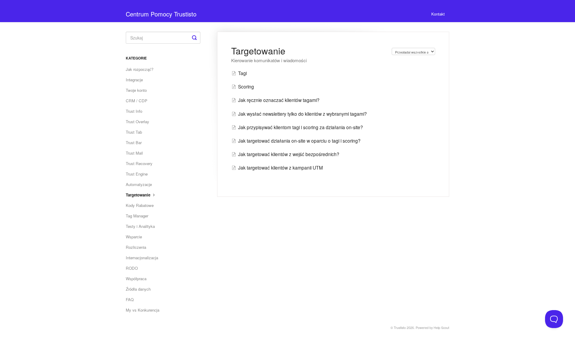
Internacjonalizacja (142, 257)
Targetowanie (139, 195)
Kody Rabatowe (140, 205)
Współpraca (136, 278)
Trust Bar (134, 142)
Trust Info (134, 111)
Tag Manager (137, 216)
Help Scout (441, 327)
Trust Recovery (139, 163)
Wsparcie (134, 237)
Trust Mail (134, 153)
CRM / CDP (136, 100)
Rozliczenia (136, 247)
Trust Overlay (137, 121)
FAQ (130, 299)
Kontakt (438, 14)
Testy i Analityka (140, 226)
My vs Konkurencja (142, 310)
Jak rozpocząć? (139, 69)
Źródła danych (138, 289)
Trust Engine (137, 174)
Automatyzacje (139, 184)
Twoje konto (136, 90)
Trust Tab (134, 132)
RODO (132, 268)
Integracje (134, 80)
